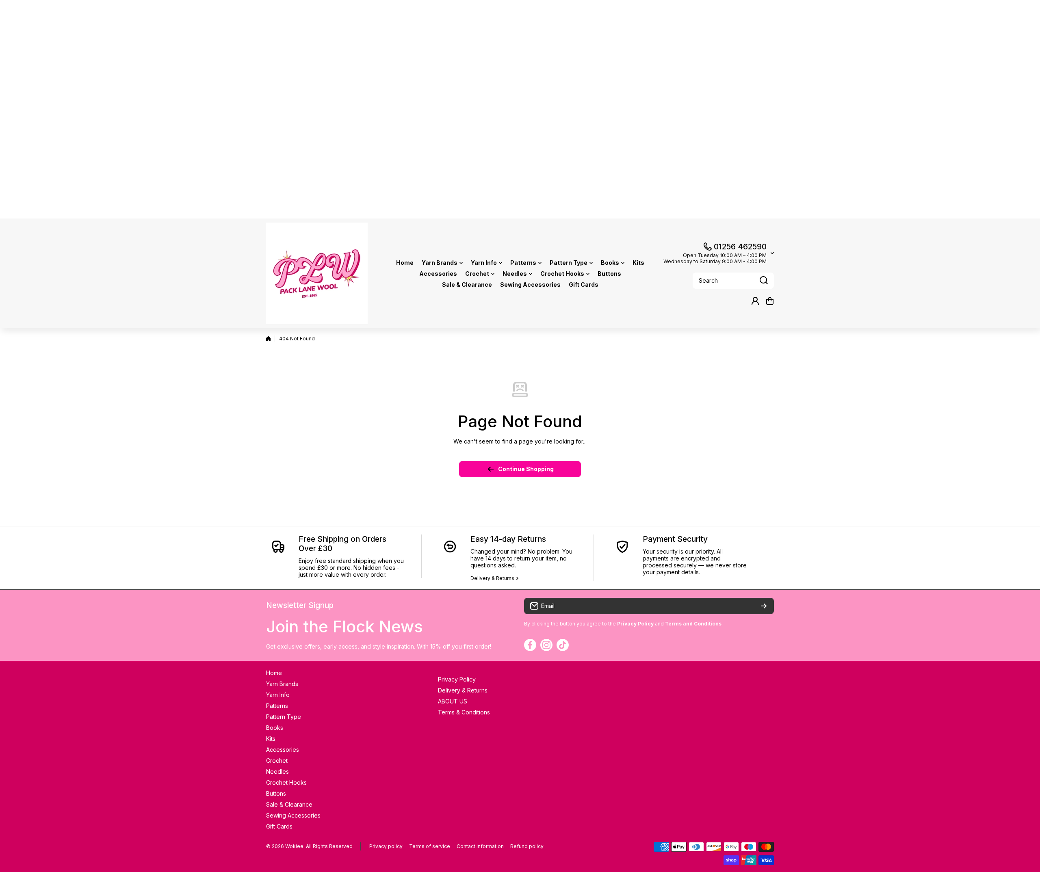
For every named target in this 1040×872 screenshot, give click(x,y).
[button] (770, 301)
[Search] (764, 281)
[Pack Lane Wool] (317, 273)
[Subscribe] (764, 606)
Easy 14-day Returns (508, 539)
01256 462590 (740, 246)
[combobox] (733, 281)
